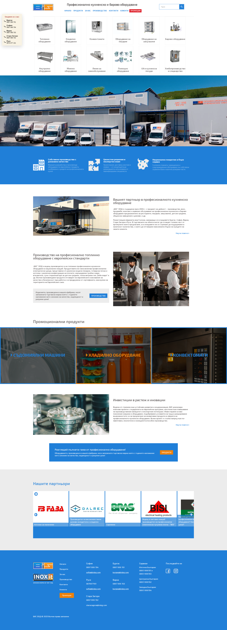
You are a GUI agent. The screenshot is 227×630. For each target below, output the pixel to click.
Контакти (64, 584)
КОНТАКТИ (113, 11)
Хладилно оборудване (71, 40)
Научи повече (182, 233)
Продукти (64, 569)
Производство (66, 579)
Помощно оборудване (123, 69)
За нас (62, 574)
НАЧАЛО (67, 11)
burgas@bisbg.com (121, 572)
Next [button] (191, 514)
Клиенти (63, 589)
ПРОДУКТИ (78, 11)
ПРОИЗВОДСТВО (100, 11)
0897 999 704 (92, 567)
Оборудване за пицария (123, 40)
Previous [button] (35, 514)
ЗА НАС (88, 11)
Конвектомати (96, 39)
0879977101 (91, 584)
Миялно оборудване (71, 69)
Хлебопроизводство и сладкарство (175, 69)
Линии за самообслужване (97, 69)
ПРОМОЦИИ (136, 11)
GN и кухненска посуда (149, 69)
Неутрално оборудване (45, 69)
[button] (36, 494)
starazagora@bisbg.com (96, 605)
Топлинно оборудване (45, 40)
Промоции (66, 595)
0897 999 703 (119, 584)
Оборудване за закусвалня (149, 40)
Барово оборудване (175, 39)
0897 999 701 (118, 567)
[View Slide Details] (51, 508)
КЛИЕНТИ (124, 11)
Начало (63, 564)
